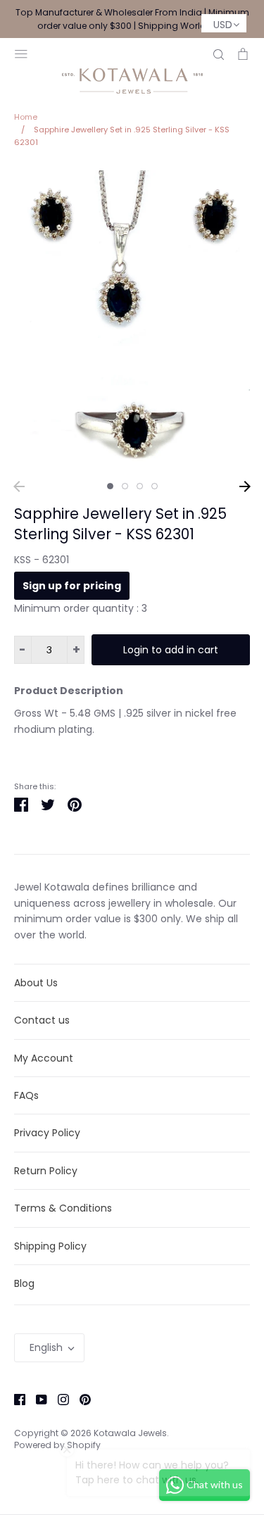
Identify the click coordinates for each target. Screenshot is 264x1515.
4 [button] (154, 486)
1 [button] (110, 486)
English (46, 1347)
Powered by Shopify (57, 1445)
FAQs (26, 1095)
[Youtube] (36, 1398)
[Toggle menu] (21, 52)
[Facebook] (14, 1398)
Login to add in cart (170, 650)
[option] (132, 318)
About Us (36, 983)
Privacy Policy (47, 1133)
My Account (43, 1058)
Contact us (42, 1020)
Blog (24, 1283)
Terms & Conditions (63, 1208)
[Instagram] (58, 1398)
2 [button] (125, 486)
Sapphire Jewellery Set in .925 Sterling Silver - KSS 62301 (120, 523)
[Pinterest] (80, 1398)
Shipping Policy (50, 1246)
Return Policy (45, 1171)
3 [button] (140, 486)
